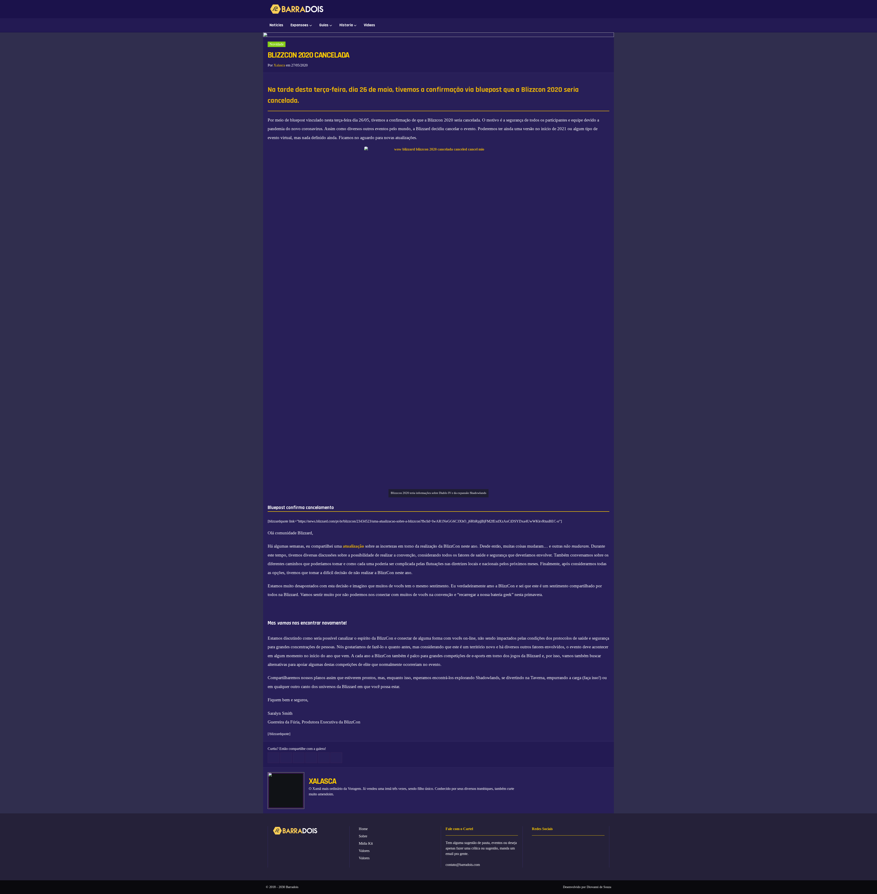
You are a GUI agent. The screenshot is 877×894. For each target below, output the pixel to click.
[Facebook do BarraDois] (557, 9)
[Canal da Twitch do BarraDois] (598, 9)
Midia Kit (366, 843)
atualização (353, 546)
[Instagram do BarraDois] (567, 9)
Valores (364, 851)
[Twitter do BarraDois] (588, 9)
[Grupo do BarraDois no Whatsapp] (546, 9)
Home (363, 829)
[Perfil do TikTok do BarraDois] (608, 9)
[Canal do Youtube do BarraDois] (577, 9)
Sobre (363, 836)
